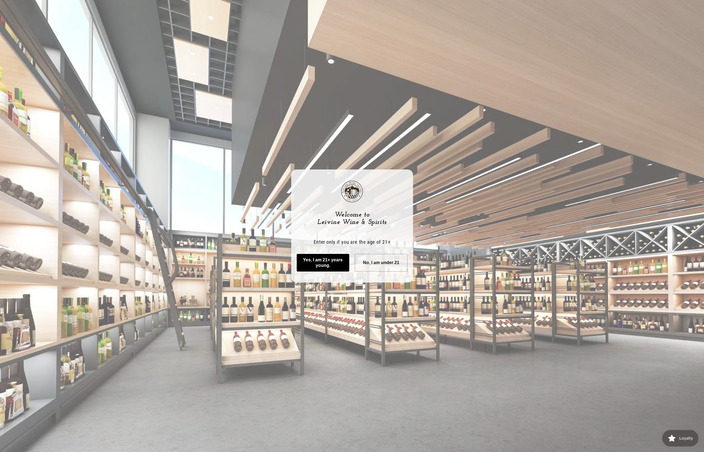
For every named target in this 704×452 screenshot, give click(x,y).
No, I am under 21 (381, 262)
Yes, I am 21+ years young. (323, 262)
